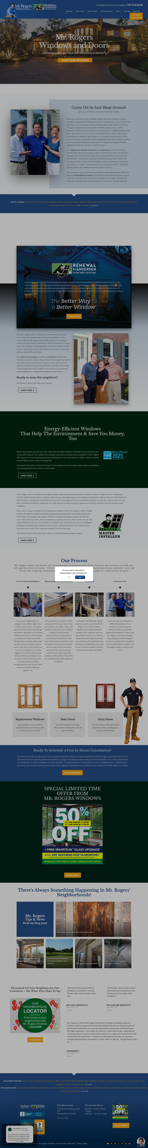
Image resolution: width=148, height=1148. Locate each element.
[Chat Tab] (74, 574)
